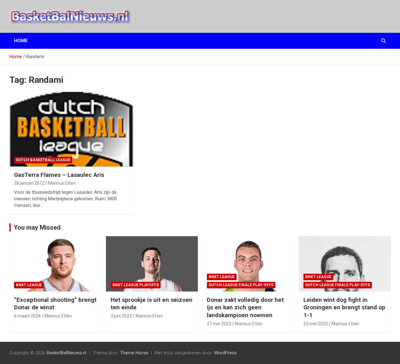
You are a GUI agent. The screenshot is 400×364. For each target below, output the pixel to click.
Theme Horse (134, 353)
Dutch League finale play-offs (241, 285)
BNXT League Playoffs (135, 285)
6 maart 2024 (27, 315)
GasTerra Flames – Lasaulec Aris (59, 174)
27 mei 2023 (219, 323)
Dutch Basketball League (43, 160)
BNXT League (29, 285)
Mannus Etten (62, 183)
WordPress (225, 353)
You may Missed (37, 227)
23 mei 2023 (315, 323)
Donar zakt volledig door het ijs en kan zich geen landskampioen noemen (245, 307)
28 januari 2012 (29, 183)
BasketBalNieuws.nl (66, 353)
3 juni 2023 (121, 315)
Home (21, 40)
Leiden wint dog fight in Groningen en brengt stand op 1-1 (344, 307)
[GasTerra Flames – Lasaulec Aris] (71, 129)
